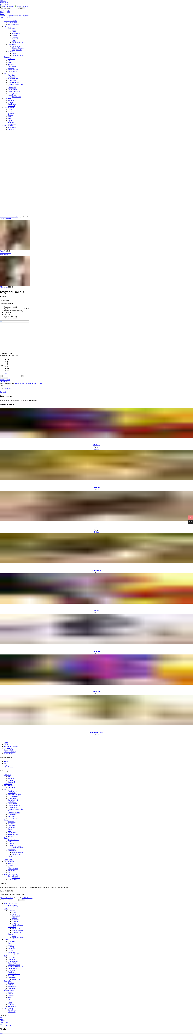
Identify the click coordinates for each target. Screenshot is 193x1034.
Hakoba (14, 35)
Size (1, 366)
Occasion (7, 217)
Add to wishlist (5, 380)
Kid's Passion (8, 785)
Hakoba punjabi (13, 807)
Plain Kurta (11, 75)
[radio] (8, 359)
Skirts (10, 120)
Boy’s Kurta (12, 127)
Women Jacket (12, 23)
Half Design (12, 104)
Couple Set (7, 765)
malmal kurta (12, 95)
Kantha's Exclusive (14, 813)
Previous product (5, 219)
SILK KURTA (13, 93)
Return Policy (8, 753)
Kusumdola (11, 106)
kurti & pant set (13, 869)
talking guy (96, 691)
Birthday (11, 68)
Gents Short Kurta (14, 91)
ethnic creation (96, 570)
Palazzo (10, 118)
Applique (11, 100)
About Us (7, 744)
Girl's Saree (11, 787)
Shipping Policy (9, 750)
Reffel (14, 53)
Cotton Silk (15, 39)
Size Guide (4, 381)
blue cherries (96, 651)
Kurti (9, 117)
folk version (4, 287)
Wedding (11, 64)
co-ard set (11, 113)
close (1, 1017)
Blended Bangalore (18, 48)
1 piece (10, 115)
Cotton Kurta (12, 80)
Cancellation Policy (10, 752)
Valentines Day (13, 69)
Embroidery (12, 88)
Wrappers (11, 122)
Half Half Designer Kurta (16, 84)
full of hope (96, 445)
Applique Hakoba (17, 55)
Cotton (14, 41)
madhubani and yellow (97, 732)
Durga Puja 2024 (13, 71)
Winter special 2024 (10, 874)
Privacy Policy (8, 748)
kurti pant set (12, 124)
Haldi (10, 62)
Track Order (4, 3)
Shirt (9, 872)
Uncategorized (8, 860)
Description (7, 388)
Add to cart (4, 378)
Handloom (15, 37)
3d (9, 776)
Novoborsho (14, 217)
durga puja (96, 487)
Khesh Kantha (16, 46)
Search (22, 8)
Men (26, 383)
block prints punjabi (14, 794)
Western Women (9, 861)
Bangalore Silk (17, 50)
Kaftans (10, 111)
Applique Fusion (17, 42)
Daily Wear (11, 59)
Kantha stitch (16, 878)
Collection (11, 28)
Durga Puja (11, 827)
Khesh (14, 32)
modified (96, 610)
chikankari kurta (13, 79)
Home (2, 217)
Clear (4, 373)
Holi (9, 60)
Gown (10, 109)
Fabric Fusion (12, 86)
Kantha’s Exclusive (14, 82)
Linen (14, 30)
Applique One (12, 89)
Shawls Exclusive (13, 24)
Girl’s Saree (11, 129)
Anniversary (12, 66)
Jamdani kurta (16, 97)
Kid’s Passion (8, 767)
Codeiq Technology (27, 898)
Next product (4, 254)
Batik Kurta (11, 77)
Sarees (6, 761)
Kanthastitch (16, 33)
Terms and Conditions (11, 746)
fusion (2, 251)
